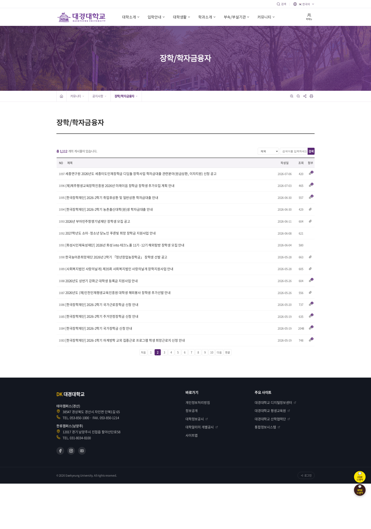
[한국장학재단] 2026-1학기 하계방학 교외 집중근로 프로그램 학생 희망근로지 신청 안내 (125, 340)
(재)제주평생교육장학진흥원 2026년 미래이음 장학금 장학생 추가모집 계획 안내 (119, 185)
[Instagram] (71, 451)
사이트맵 (192, 435)
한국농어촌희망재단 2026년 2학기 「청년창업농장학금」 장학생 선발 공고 (116, 257)
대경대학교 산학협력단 (270, 418)
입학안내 (154, 17)
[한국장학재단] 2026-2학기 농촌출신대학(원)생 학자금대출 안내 (109, 209)
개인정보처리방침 (198, 402)
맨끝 (227, 352)
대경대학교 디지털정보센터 (273, 402)
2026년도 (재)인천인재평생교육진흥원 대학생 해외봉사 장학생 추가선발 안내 (118, 292)
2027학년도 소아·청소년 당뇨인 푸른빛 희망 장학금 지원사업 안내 (110, 233)
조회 (301, 163)
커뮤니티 (264, 17)
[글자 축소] (298, 96)
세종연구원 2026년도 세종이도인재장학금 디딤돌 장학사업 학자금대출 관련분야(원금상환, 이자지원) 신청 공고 (141, 173)
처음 (143, 352)
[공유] (305, 96)
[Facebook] (60, 451)
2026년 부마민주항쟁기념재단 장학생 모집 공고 (97, 221)
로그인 (308, 475)
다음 (219, 352)
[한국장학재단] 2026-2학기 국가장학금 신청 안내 (98, 328)
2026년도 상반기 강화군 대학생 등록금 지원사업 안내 (101, 280)
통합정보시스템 (265, 427)
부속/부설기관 (235, 17)
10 (211, 352)
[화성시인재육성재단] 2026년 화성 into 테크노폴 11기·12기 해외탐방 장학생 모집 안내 (124, 245)
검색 (283, 4)
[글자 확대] (292, 96)
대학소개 (129, 17)
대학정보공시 (195, 418)
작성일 (285, 163)
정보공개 (192, 410)
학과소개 (205, 17)
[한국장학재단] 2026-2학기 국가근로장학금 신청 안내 (101, 304)
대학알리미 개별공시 (200, 427)
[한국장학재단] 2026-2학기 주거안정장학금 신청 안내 (101, 316)
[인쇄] (311, 96)
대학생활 (180, 17)
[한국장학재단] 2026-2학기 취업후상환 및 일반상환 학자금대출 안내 (111, 197)
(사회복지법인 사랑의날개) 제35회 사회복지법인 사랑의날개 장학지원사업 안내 (119, 268)
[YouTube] (82, 451)
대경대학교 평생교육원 (270, 410)
